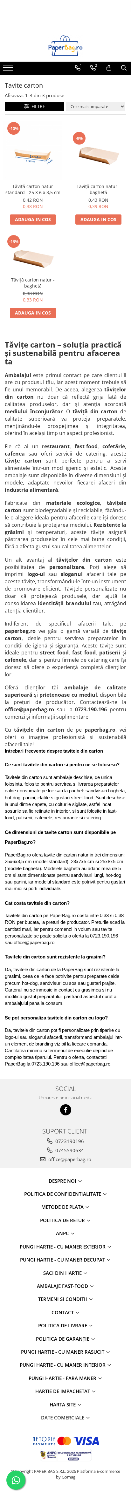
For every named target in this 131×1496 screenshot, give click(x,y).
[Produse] (8, 69)
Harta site (63, 1404)
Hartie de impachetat (63, 1391)
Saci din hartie (63, 1273)
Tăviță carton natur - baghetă (98, 189)
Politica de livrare (63, 1325)
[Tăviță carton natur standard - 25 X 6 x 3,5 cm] (32, 150)
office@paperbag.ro (69, 1159)
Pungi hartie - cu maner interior (63, 1365)
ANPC (63, 1233)
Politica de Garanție (63, 1339)
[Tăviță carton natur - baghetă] (98, 150)
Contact (63, 1312)
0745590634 (69, 1150)
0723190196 (69, 1141)
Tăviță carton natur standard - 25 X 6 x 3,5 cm (32, 189)
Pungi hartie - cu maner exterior (63, 1246)
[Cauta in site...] (124, 68)
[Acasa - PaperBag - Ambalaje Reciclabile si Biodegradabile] (65, 46)
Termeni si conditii (63, 1299)
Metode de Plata (63, 1207)
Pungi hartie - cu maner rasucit (63, 1352)
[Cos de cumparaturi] (109, 68)
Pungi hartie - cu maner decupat (63, 1259)
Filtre (37, 106)
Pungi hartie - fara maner (63, 1378)
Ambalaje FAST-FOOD (63, 1286)
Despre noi (63, 1181)
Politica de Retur (63, 1220)
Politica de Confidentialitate (63, 1194)
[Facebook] (65, 1109)
